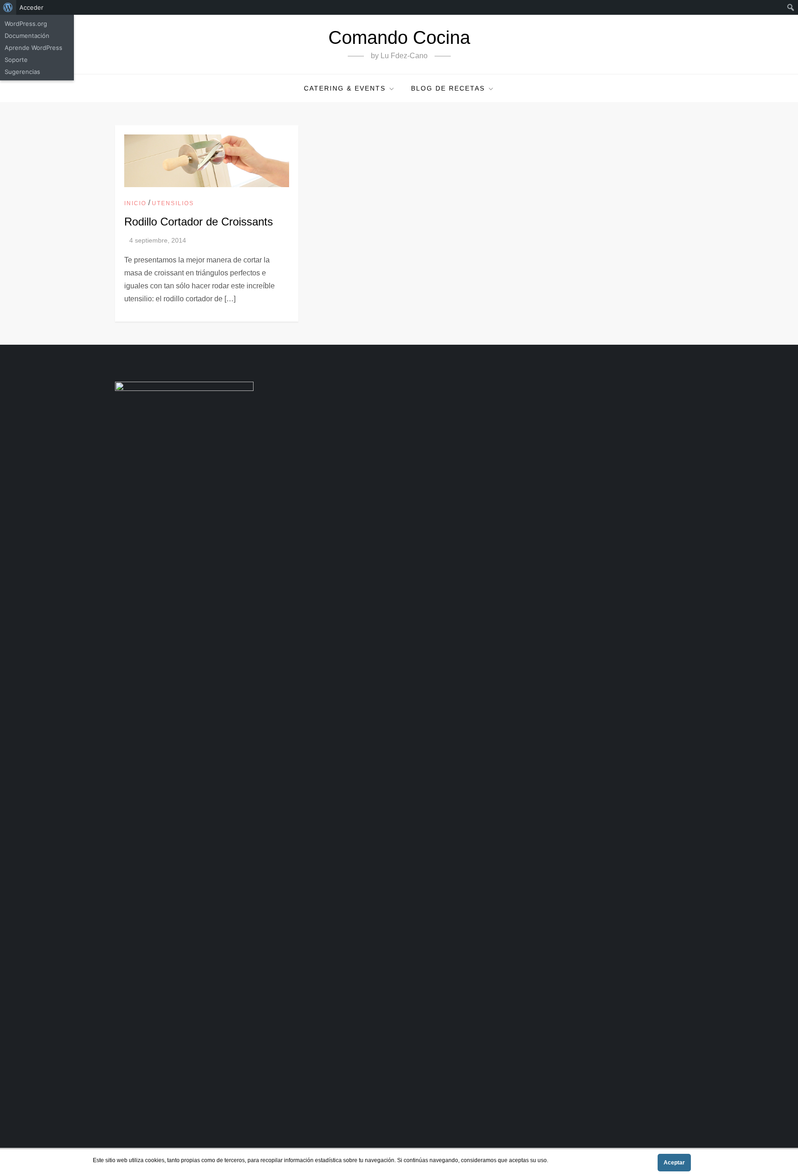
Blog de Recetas (448, 88)
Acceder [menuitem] (31, 7)
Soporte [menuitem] (16, 59)
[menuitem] (8, 7)
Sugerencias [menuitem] (22, 71)
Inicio (135, 203)
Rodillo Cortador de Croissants (198, 221)
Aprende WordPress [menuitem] (33, 47)
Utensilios (173, 203)
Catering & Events (345, 88)
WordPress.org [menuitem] (26, 23)
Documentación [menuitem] (27, 35)
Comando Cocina (399, 37)
